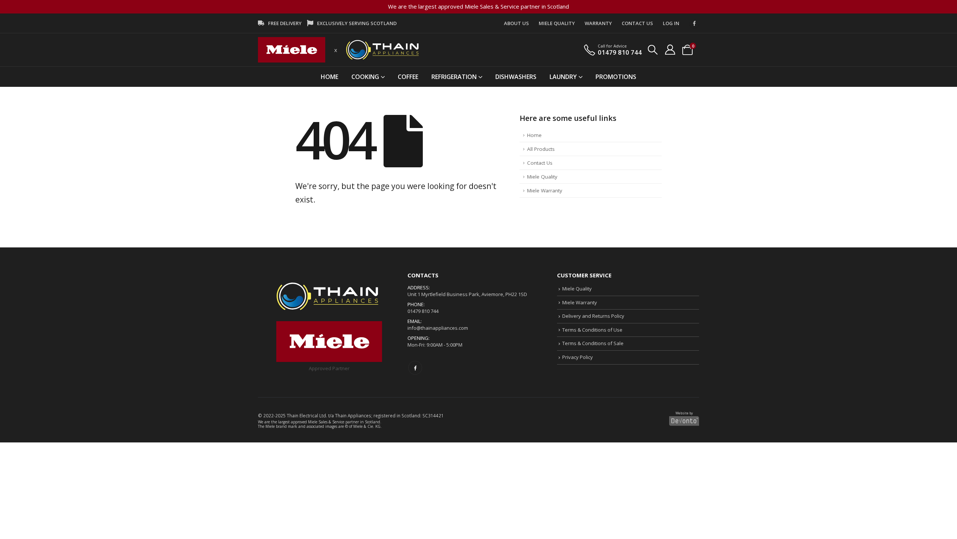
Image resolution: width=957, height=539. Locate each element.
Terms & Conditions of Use (592, 329)
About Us (516, 23)
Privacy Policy (577, 357)
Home (329, 77)
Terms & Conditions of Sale (593, 343)
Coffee (408, 77)
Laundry (563, 77)
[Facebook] (694, 23)
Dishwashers (515, 77)
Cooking (365, 77)
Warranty (598, 23)
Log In (671, 23)
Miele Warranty (544, 190)
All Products (541, 149)
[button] (653, 50)
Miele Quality (557, 23)
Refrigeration (454, 77)
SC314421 (433, 415)
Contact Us (637, 23)
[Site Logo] (291, 50)
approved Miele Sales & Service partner (325, 421)
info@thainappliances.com (437, 328)
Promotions (616, 77)
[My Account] (670, 50)
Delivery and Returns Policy (593, 316)
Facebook (415, 368)
